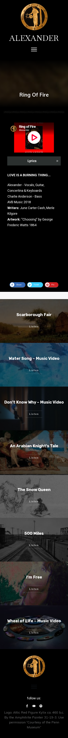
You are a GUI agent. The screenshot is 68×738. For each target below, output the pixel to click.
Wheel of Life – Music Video (34, 620)
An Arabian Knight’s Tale (34, 445)
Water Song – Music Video (34, 358)
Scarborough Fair (34, 314)
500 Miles (34, 533)
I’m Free (34, 577)
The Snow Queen (34, 489)
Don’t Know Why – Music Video (34, 402)
